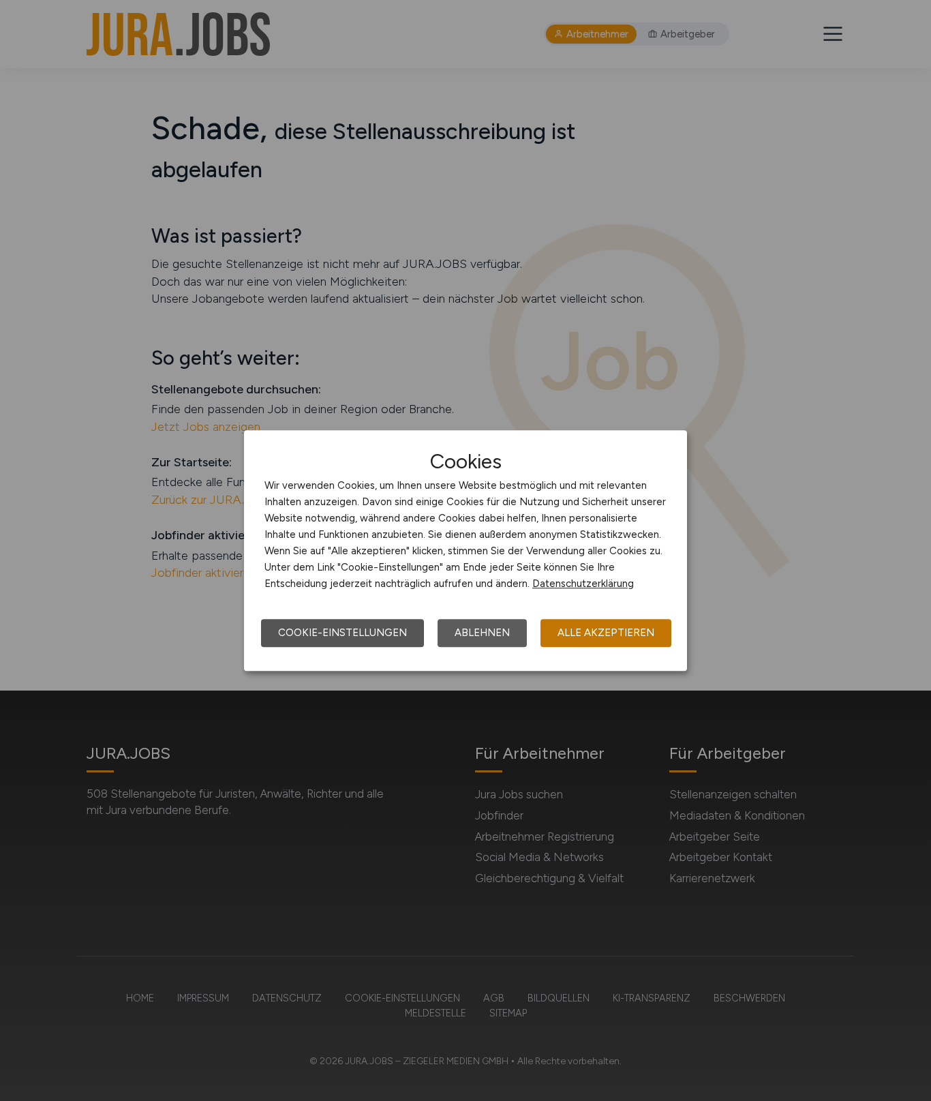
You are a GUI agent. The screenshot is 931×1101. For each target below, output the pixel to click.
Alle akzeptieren (606, 633)
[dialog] (465, 551)
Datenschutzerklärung (583, 583)
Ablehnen (482, 633)
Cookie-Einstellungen (342, 633)
